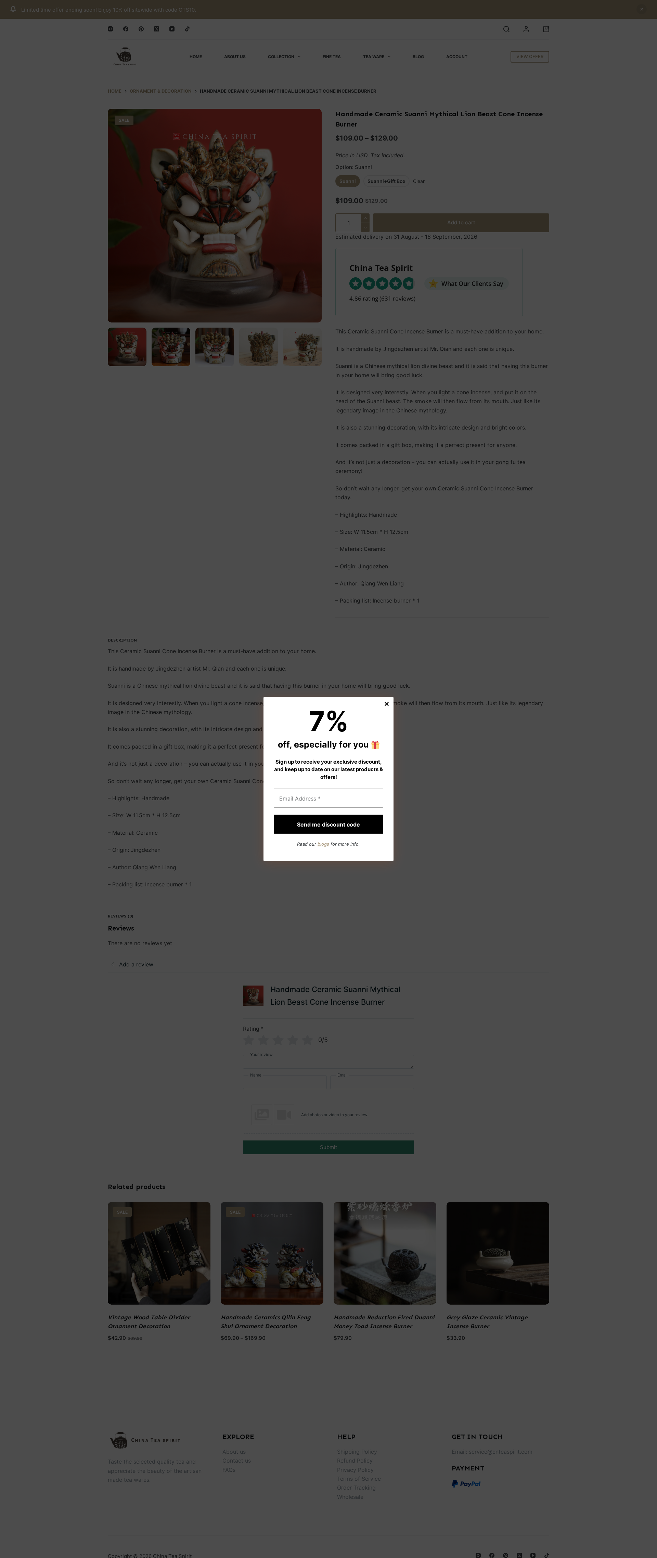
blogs (323, 843)
